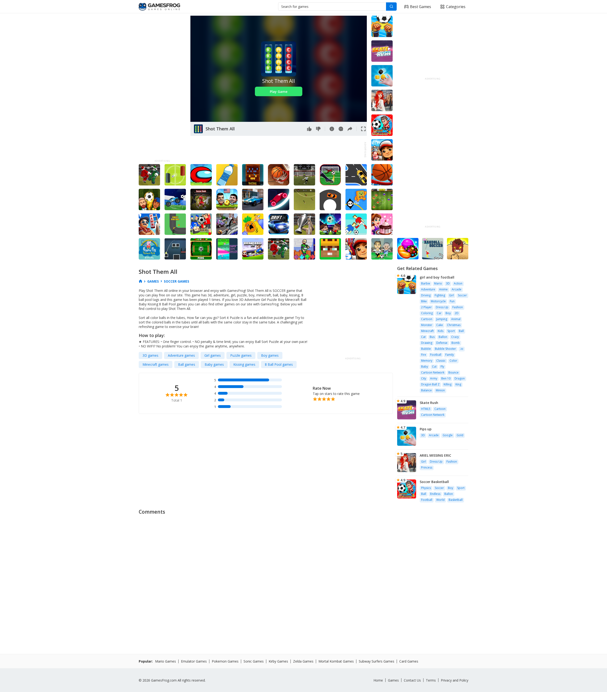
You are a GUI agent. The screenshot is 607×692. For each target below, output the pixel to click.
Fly (442, 367)
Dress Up (442, 307)
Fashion (457, 307)
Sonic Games (254, 661)
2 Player (426, 307)
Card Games (408, 661)
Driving (426, 295)
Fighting (440, 295)
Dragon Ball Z (430, 384)
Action (458, 283)
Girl (451, 295)
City (423, 378)
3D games (150, 355)
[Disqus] (303, 577)
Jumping (441, 319)
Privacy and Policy (454, 680)
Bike (424, 301)
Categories (455, 6)
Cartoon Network (432, 372)
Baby (424, 367)
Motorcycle (438, 301)
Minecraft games (156, 364)
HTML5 (425, 409)
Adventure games (181, 355)
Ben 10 (446, 378)
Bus (432, 337)
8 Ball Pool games (279, 364)
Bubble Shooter (445, 349)
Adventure (428, 289)
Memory (426, 361)
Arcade (456, 289)
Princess (426, 467)
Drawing (426, 343)
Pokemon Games (225, 661)
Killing (447, 384)
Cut (434, 367)
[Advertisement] (162, 87)
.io (461, 349)
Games (393, 680)
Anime (443, 289)
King (458, 384)
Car (439, 313)
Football (435, 355)
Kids (440, 331)
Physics (426, 488)
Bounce (453, 372)
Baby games (214, 364)
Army (433, 378)
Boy (448, 313)
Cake (439, 325)
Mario (438, 283)
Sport (451, 331)
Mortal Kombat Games (336, 661)
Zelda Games (303, 661)
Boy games (270, 355)
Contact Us (412, 680)
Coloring (427, 313)
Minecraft (427, 331)
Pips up (426, 429)
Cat (423, 337)
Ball (461, 331)
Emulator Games (194, 661)
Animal (455, 319)
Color (453, 361)
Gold (460, 435)
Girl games (212, 355)
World (440, 500)
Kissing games (244, 364)
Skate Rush (429, 402)
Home (378, 680)
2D (457, 313)
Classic (441, 361)
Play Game (278, 91)
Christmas (453, 325)
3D (448, 283)
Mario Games (165, 661)
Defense (441, 343)
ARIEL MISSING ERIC (435, 455)
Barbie (425, 283)
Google (448, 435)
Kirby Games (278, 661)
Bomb (455, 343)
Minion (440, 390)
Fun (452, 301)
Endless (435, 494)
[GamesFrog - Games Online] (159, 6)
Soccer (462, 295)
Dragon (460, 378)
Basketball (456, 500)
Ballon (443, 337)
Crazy (455, 337)
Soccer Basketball (434, 481)
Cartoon (426, 319)
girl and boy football (437, 277)
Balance (426, 390)
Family (449, 355)
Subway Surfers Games (376, 661)
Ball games (186, 364)
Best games (420, 6)
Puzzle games (241, 355)
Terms (431, 680)
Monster (426, 325)
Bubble (426, 349)
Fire (423, 355)
